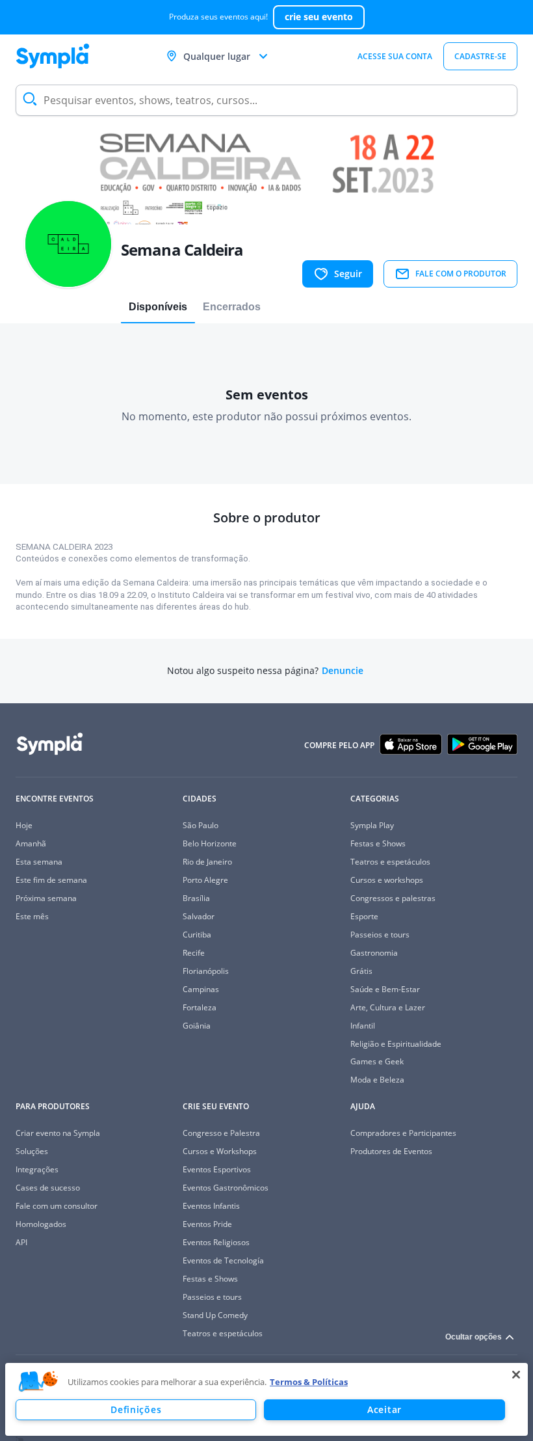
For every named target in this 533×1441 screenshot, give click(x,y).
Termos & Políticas (309, 1382)
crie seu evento (319, 16)
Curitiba (197, 934)
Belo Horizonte (210, 843)
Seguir (348, 273)
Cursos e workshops (386, 879)
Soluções (32, 1151)
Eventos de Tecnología (223, 1260)
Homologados (41, 1224)
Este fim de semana (51, 879)
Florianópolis (206, 970)
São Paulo (200, 825)
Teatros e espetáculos (390, 861)
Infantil (362, 1025)
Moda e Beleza (377, 1079)
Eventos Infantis (211, 1205)
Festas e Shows (378, 843)
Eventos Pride (207, 1224)
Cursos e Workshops (220, 1151)
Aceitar (384, 1409)
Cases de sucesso (48, 1187)
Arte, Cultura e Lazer (387, 1007)
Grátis (361, 970)
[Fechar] (516, 1374)
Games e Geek (377, 1061)
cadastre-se (480, 56)
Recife (194, 952)
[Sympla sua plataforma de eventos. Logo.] (53, 56)
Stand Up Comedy (215, 1315)
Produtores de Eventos (391, 1151)
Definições (135, 1409)
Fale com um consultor (57, 1205)
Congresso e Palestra (221, 1132)
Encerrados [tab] (232, 306)
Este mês (32, 916)
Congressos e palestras (393, 898)
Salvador (198, 916)
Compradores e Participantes (403, 1132)
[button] (38, 1382)
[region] (266, 1399)
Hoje (24, 825)
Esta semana (39, 861)
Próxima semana (46, 898)
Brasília (196, 898)
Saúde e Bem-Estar (385, 989)
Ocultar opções (473, 1336)
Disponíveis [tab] (158, 306)
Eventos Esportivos (217, 1169)
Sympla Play (372, 825)
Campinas (201, 989)
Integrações (37, 1169)
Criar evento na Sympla (58, 1132)
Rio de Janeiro (207, 861)
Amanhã (31, 843)
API (21, 1242)
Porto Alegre (205, 879)
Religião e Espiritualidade (395, 1043)
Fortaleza (199, 1007)
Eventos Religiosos (216, 1242)
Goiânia (197, 1025)
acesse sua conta (395, 56)
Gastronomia (374, 952)
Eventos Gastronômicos (225, 1187)
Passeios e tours (380, 934)
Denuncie (342, 671)
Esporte (364, 916)
